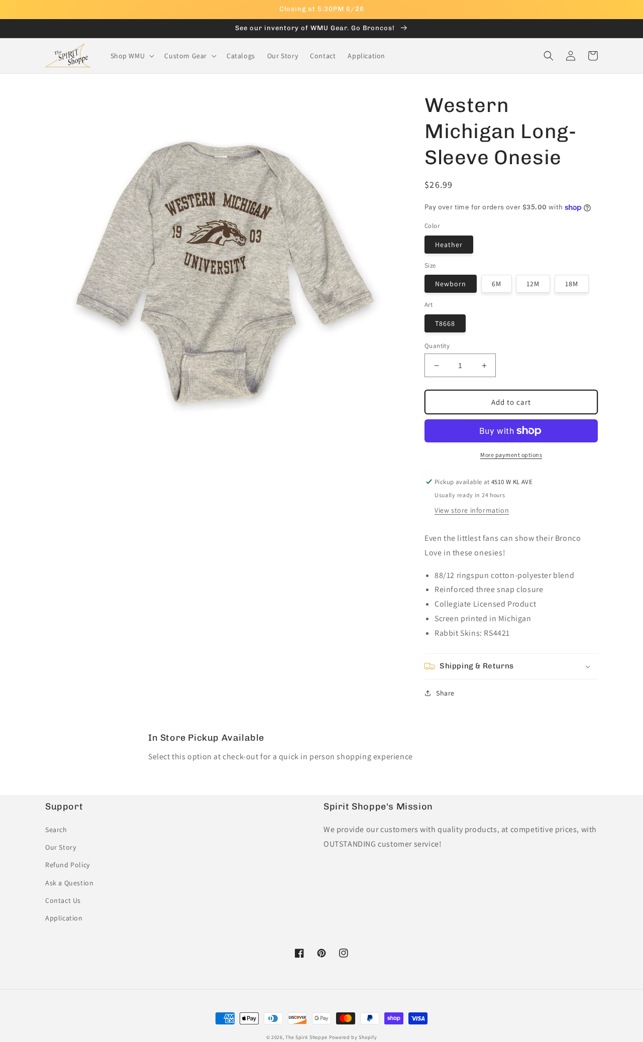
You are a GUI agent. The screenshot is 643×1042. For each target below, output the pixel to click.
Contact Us (63, 900)
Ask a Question (69, 882)
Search (56, 829)
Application (64, 917)
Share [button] (445, 693)
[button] (131, 55)
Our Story (60, 847)
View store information (472, 510)
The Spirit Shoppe (306, 1037)
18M (571, 283)
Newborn (450, 283)
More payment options (511, 454)
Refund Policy (67, 864)
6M (496, 283)
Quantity (437, 345)
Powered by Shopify (353, 1037)
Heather (449, 244)
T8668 (445, 323)
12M (533, 283)
